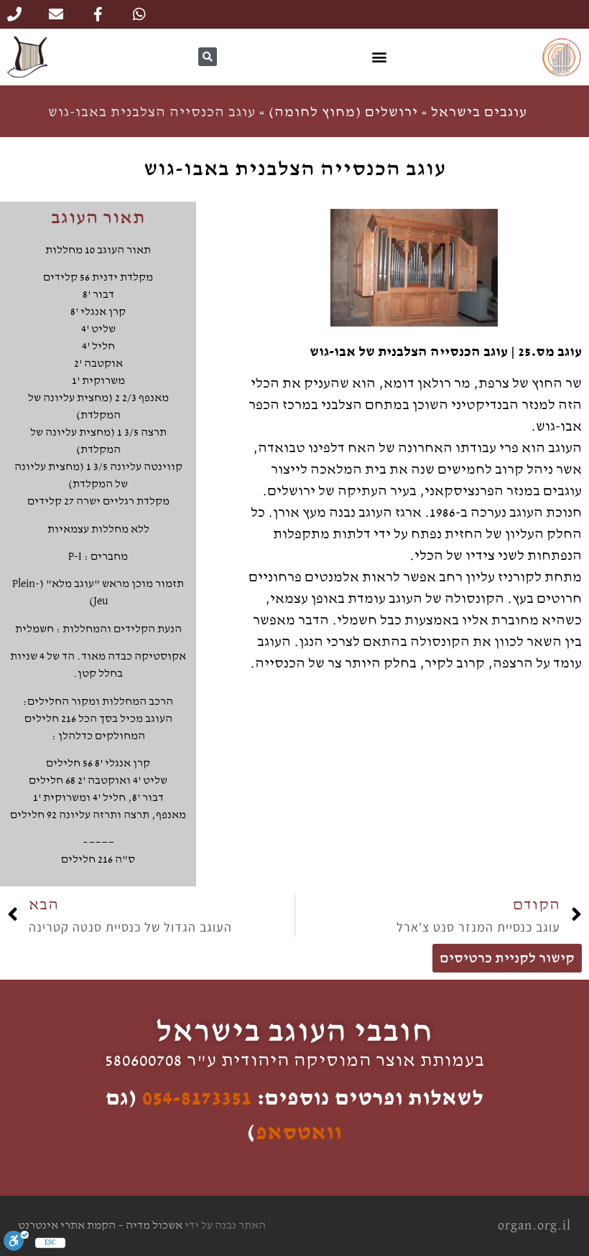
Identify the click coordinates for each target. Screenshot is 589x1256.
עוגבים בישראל (479, 112)
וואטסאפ (299, 1132)
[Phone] (14, 14)
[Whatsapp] (139, 14)
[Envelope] (56, 14)
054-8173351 (196, 1098)
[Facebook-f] (98, 14)
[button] (379, 57)
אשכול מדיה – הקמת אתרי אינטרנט (100, 1226)
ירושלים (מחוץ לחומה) (343, 112)
